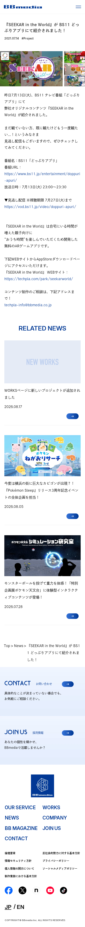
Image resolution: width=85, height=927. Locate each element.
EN (20, 907)
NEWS (12, 818)
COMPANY (54, 818)
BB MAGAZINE (21, 828)
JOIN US (51, 828)
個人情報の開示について (19, 868)
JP (8, 907)
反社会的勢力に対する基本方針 (61, 853)
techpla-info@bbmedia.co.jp (28, 305)
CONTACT (16, 838)
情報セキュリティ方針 (18, 860)
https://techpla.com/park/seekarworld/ (38, 279)
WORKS (51, 807)
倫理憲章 (10, 853)
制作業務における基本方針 (21, 876)
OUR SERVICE (20, 807)
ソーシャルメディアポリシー (59, 868)
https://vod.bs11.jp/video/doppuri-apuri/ (40, 206)
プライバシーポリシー (55, 860)
